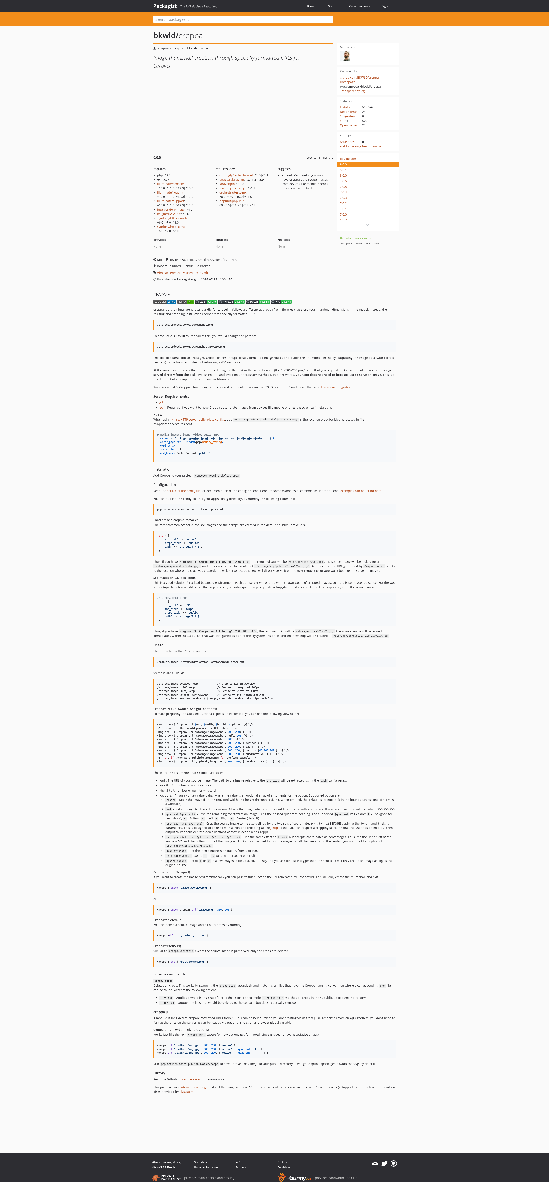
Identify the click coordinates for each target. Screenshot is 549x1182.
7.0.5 (343, 186)
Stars (343, 121)
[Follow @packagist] (384, 1163)
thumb (203, 273)
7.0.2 (343, 203)
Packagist (165, 6)
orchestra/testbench (234, 192)
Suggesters (348, 116)
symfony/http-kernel (171, 227)
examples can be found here (361, 491)
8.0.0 (343, 175)
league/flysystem (169, 214)
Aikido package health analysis (362, 146)
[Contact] (375, 1163)
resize (176, 273)
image (163, 273)
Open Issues (349, 125)
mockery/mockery (231, 188)
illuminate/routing (170, 192)
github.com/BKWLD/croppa (359, 77)
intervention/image (171, 209)
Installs (345, 107)
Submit (333, 6)
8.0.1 (343, 170)
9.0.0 (343, 164)
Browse (312, 6)
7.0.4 (343, 192)
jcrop (274, 828)
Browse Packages (206, 1167)
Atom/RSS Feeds (163, 1167)
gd (161, 402)
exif (161, 407)
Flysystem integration (336, 387)
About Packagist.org (166, 1162)
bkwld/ (166, 35)
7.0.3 (343, 198)
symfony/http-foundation (175, 218)
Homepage (347, 82)
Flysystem (186, 1092)
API (238, 1162)
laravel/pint (227, 184)
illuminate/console (170, 184)
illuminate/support (170, 201)
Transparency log (352, 91)
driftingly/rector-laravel (236, 175)
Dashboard (286, 1167)
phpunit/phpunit (231, 201)
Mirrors (241, 1167)
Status (282, 1162)
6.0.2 (343, 220)
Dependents (348, 112)
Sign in (386, 6)
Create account (360, 6)
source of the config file (184, 491)
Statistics (200, 1162)
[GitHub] (394, 1163)
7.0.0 (343, 214)
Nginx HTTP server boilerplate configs (198, 419)
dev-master (348, 159)
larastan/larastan (231, 179)
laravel (189, 273)
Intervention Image (194, 1087)
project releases (189, 1079)
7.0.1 (343, 209)
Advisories (347, 142)
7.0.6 (343, 181)
